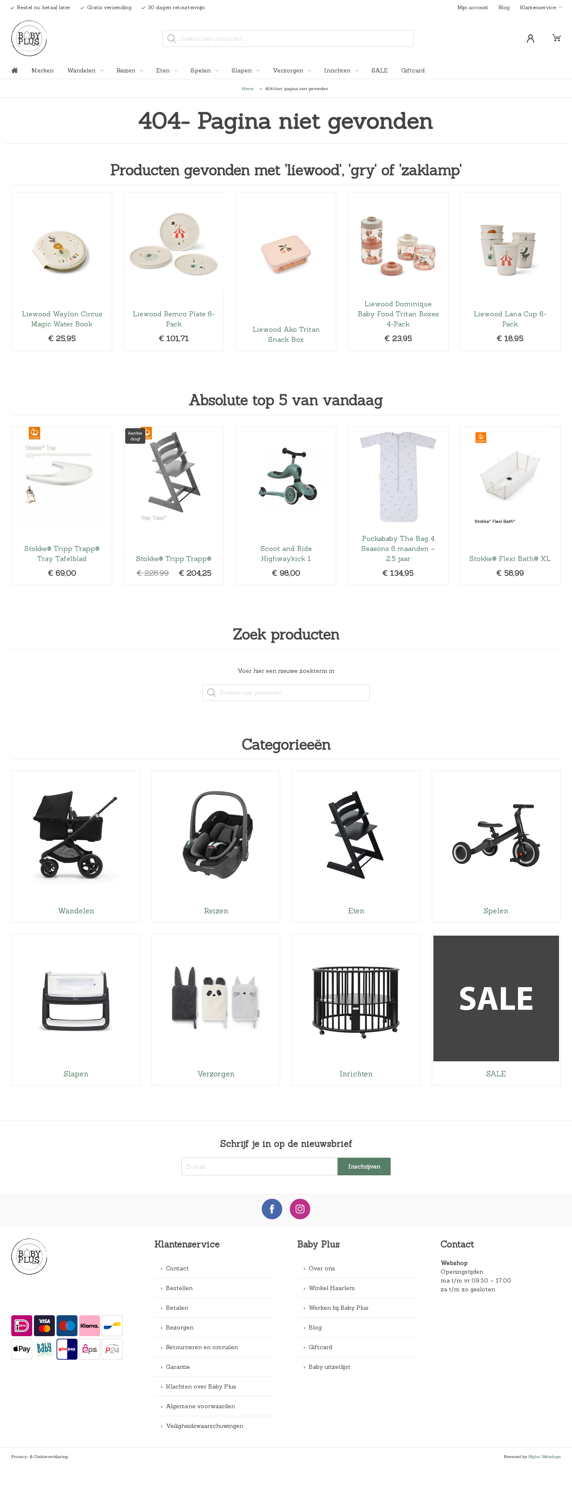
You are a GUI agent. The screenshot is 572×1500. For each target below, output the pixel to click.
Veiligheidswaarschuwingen (204, 1426)
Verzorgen (289, 70)
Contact (177, 1268)
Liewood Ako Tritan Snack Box (286, 272)
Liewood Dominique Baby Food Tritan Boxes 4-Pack (398, 272)
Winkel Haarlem (332, 1288)
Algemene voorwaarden (200, 1406)
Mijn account (472, 7)
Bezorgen (179, 1327)
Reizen (126, 70)
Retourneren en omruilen (202, 1347)
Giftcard (413, 70)
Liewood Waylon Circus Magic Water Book (61, 272)
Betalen (177, 1307)
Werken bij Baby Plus (338, 1307)
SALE (379, 70)
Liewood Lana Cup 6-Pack (510, 272)
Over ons (322, 1268)
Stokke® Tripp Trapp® (174, 506)
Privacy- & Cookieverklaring (39, 1456)
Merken (42, 70)
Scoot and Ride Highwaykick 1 (286, 506)
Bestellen (179, 1288)
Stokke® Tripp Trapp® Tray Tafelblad (61, 506)
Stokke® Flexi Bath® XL (510, 506)
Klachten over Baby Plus (201, 1386)
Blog (504, 7)
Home (248, 88)
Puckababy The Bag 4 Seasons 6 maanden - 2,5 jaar (398, 506)
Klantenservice (538, 7)
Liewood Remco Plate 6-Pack (174, 272)
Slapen (242, 70)
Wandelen (82, 70)
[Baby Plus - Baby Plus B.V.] (29, 38)
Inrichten (338, 70)
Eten (163, 70)
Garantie (178, 1367)
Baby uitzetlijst (329, 1367)
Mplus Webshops (544, 1456)
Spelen (201, 70)
